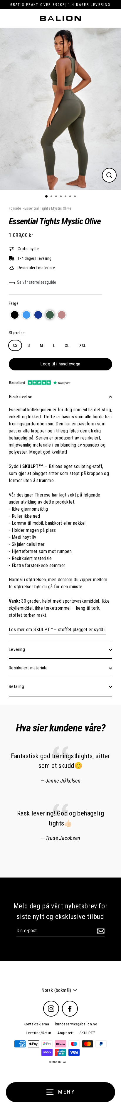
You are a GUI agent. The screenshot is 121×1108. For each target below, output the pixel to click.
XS (15, 345)
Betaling (16, 686)
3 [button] (56, 196)
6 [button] (70, 196)
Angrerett (65, 1032)
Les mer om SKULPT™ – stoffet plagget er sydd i (57, 629)
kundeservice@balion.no (76, 1024)
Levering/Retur (38, 1032)
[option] (60, 109)
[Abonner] (100, 931)
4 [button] (61, 196)
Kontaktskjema (36, 1024)
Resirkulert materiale (28, 668)
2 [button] (52, 196)
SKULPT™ (87, 1032)
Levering (17, 649)
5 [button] (66, 196)
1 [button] (46, 196)
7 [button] (75, 196)
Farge (14, 303)
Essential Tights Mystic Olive (47, 208)
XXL (82, 345)
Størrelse (17, 332)
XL (67, 345)
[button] (14, 314)
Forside (15, 208)
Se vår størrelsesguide (36, 282)
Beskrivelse (21, 397)
